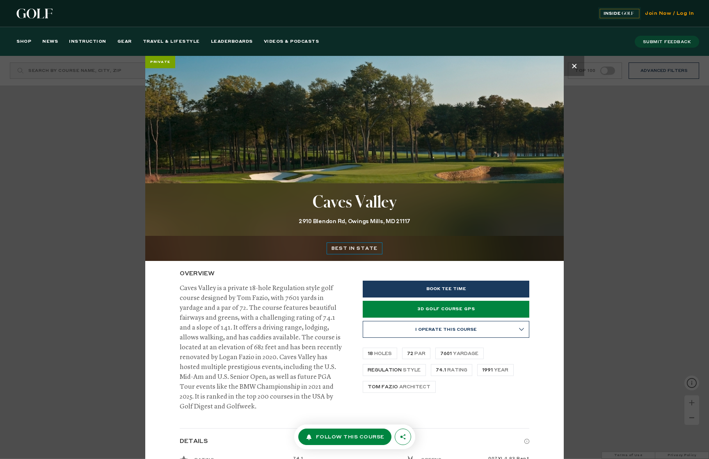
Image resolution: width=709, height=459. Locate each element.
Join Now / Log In (669, 13)
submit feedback (667, 42)
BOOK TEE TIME (446, 289)
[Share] (403, 437)
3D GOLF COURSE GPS (446, 309)
